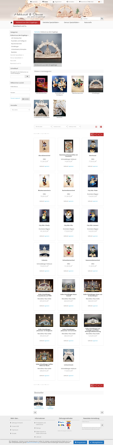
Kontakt (13, 433)
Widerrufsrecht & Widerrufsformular (40, 432)
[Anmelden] (102, 425)
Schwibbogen (15, 46)
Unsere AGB (15, 426)
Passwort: (13, 92)
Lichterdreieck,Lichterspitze (18, 49)
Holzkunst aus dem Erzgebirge (18, 35)
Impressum (14, 430)
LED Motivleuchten (16, 38)
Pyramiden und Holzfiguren (18, 41)
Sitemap (38, 428)
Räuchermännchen (16, 43)
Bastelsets (14, 52)
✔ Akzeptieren (96, 442)
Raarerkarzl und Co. (15, 63)
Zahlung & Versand (17, 423)
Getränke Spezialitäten (16, 55)
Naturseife (13, 60)
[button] (100, 1)
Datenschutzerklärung (33, 442)
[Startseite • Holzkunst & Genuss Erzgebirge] (30, 15)
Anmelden (26, 99)
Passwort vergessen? (15, 98)
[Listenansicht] (101, 127)
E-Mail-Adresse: (14, 86)
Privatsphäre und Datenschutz (40, 423)
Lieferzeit (38, 437)
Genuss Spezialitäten (16, 58)
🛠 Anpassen (80, 442)
